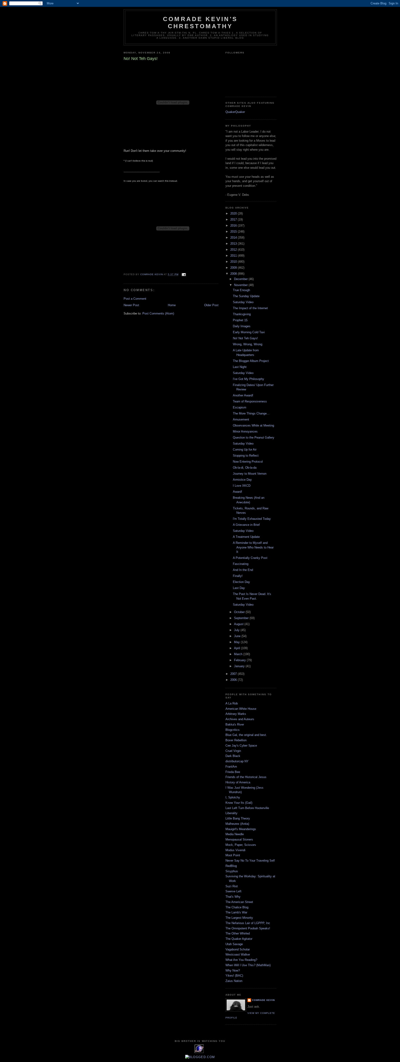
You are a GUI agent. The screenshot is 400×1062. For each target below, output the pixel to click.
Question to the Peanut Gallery (253, 437)
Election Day (241, 582)
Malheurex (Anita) (237, 823)
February (240, 660)
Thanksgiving (242, 314)
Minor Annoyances (245, 431)
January (240, 666)
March (238, 654)
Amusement (241, 419)
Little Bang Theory (237, 818)
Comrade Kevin (263, 1000)
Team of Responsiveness (250, 401)
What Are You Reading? (241, 960)
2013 (234, 243)
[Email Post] (184, 274)
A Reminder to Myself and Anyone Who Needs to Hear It (253, 547)
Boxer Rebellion (236, 740)
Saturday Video (243, 302)
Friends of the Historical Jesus (245, 777)
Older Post (211, 305)
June (237, 636)
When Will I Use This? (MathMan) (248, 965)
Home (172, 305)
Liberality (231, 813)
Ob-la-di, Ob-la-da (244, 467)
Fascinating (240, 564)
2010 (234, 261)
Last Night (240, 367)
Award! (237, 491)
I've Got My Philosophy (248, 379)
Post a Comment (135, 298)
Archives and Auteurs (239, 719)
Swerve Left (233, 891)
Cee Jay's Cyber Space (241, 745)
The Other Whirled (237, 933)
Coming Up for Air (244, 449)
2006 (234, 680)
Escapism (239, 407)
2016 (234, 225)
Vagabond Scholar (237, 949)
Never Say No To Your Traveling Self (250, 860)
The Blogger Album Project (251, 361)
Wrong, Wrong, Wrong (247, 344)
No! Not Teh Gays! (245, 338)
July (237, 630)
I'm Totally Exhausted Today (252, 518)
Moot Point (232, 855)
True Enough (241, 290)
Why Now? (232, 970)
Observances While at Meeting (253, 425)
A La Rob (231, 703)
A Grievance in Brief (246, 524)
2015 (234, 231)
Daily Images (241, 326)
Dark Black (232, 756)
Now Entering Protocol (248, 461)
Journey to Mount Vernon (249, 473)
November (241, 285)
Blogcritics (232, 730)
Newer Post (131, 305)
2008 (234, 273)
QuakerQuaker (235, 112)
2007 (234, 674)
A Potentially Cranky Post (250, 558)
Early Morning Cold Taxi (249, 332)
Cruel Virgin (233, 751)
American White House (240, 708)
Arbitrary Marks (235, 714)
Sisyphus (231, 871)
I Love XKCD (241, 485)
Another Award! (243, 395)
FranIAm (231, 766)
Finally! (238, 576)
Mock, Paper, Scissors (240, 845)
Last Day (239, 588)
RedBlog (231, 866)
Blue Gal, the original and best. (246, 735)
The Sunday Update (246, 296)
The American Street (239, 902)
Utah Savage (234, 944)
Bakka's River (234, 724)
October (240, 612)
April (237, 648)
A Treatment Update (246, 537)
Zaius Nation (233, 981)
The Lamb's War (236, 912)
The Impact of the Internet (250, 308)
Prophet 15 (240, 320)
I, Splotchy (232, 797)
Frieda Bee (232, 772)
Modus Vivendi (235, 850)
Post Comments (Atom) (158, 313)
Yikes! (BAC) (234, 975)
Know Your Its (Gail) (238, 802)
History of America (237, 782)
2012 (234, 249)
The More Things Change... (251, 413)
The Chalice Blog (236, 907)
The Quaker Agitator (238, 939)
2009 (234, 267)
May (237, 642)
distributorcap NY (237, 761)
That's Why (233, 896)
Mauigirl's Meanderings (240, 829)
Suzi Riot (231, 886)
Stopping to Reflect (246, 455)
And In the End (243, 570)
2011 (234, 255)
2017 (234, 219)
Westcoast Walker (237, 954)
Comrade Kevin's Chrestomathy (200, 23)
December (241, 279)
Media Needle (234, 834)
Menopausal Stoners (239, 839)
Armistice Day (242, 479)
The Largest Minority (239, 917)
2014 (234, 237)
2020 (234, 213)
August (239, 624)
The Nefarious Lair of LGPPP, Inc (247, 923)
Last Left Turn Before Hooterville (247, 808)
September (242, 618)
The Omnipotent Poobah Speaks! (247, 928)
